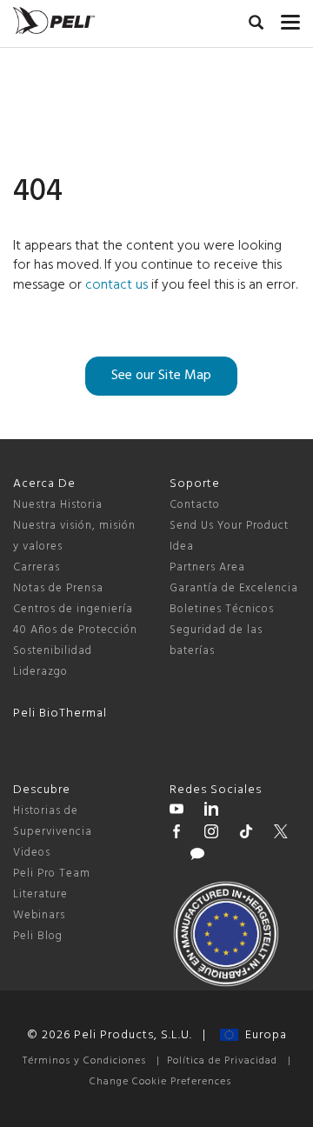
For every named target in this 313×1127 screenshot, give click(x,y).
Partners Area (207, 567)
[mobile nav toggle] (290, 18)
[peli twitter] (281, 834)
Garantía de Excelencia (234, 588)
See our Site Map (161, 375)
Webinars (39, 915)
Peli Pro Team (51, 873)
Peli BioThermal (60, 714)
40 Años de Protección (75, 630)
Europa (262, 1035)
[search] (256, 25)
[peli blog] (197, 857)
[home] (54, 20)
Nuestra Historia (58, 505)
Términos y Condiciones (84, 1061)
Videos (31, 853)
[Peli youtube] (176, 811)
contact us (116, 285)
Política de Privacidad (222, 1061)
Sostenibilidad (52, 651)
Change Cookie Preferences (160, 1081)
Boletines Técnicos (222, 609)
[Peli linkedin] (211, 811)
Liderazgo (40, 672)
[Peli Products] (176, 834)
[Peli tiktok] (246, 834)
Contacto (195, 505)
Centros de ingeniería (73, 609)
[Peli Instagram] (211, 834)
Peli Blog (38, 936)
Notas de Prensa (58, 588)
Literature (40, 894)
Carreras (36, 567)
